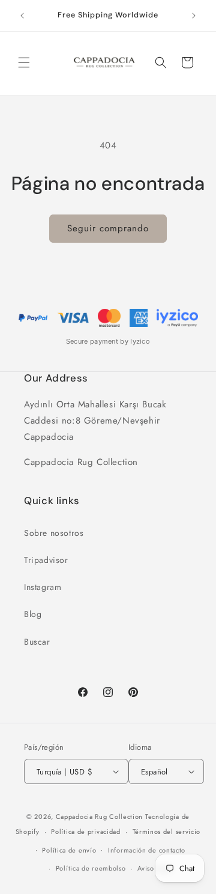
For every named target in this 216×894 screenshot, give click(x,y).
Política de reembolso (91, 868)
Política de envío (69, 850)
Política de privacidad (85, 831)
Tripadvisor (46, 560)
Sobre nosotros (53, 533)
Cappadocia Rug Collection (99, 816)
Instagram (42, 587)
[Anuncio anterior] (22, 15)
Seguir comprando (108, 228)
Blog (32, 614)
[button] (24, 62)
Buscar (37, 642)
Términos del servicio (167, 831)
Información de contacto (146, 850)
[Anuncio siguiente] (194, 15)
